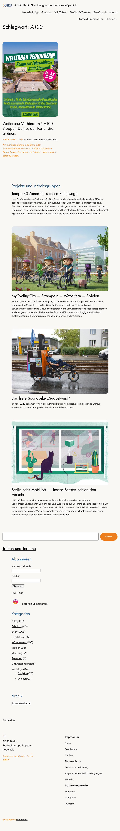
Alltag (15, 621)
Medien (16, 647)
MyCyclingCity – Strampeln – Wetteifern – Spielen (55, 296)
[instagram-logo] (15, 602)
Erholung (17, 626)
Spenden (17, 658)
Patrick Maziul (31, 139)
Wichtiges (18, 669)
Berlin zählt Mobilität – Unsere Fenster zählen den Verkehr (54, 492)
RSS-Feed (17, 592)
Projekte (23, 673)
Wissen (22, 678)
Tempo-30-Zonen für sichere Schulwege (45, 193)
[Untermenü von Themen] (117, 19)
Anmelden (8, 720)
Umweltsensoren (22, 663)
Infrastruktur (19, 642)
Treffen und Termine (19, 548)
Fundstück (18, 637)
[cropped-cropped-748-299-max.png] (7, 5)
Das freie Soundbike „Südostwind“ (41, 398)
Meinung (52, 139)
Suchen (108, 536)
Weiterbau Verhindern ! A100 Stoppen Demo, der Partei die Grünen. (27, 128)
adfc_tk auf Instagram (35, 603)
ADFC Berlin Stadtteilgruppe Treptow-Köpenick (45, 5)
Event (44, 139)
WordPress (22, 819)
